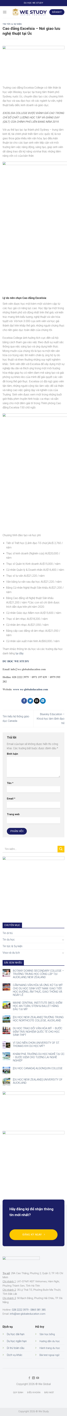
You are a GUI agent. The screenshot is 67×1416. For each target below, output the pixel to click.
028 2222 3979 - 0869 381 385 (29, 1309)
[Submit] (61, 849)
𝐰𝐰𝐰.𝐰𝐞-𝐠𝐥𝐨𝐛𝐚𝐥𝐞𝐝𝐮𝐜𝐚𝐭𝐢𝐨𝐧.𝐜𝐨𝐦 (30, 689)
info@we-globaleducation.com (27, 1313)
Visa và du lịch (11, 952)
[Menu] (5, 12)
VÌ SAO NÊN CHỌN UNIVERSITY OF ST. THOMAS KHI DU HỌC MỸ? (36, 1044)
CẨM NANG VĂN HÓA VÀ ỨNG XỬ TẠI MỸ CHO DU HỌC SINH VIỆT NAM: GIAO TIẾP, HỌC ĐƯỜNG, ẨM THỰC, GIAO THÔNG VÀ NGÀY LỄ (38, 990)
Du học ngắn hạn (17, 1341)
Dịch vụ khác (14, 1355)
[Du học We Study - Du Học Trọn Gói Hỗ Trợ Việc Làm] (29, 12)
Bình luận (12, 753)
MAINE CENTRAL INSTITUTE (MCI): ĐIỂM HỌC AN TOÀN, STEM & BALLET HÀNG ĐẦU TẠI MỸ (37, 1006)
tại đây (19, 653)
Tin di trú (8, 933)
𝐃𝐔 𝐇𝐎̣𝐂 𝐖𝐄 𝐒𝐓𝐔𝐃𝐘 (16, 661)
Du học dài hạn (15, 1334)
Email (11, 798)
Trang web (13, 814)
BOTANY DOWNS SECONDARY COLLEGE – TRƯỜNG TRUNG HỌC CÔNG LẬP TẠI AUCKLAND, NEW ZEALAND (38, 974)
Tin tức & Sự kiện (12, 24)
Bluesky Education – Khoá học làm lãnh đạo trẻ (50, 719)
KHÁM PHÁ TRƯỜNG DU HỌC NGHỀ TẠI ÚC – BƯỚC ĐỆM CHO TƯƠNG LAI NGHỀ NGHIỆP (38, 1057)
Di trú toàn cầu (15, 1348)
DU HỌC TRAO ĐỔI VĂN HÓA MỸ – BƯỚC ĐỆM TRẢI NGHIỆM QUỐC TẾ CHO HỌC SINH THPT (37, 1032)
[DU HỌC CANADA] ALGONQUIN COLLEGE (38, 1068)
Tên (10, 783)
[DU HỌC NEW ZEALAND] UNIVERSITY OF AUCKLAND (38, 1081)
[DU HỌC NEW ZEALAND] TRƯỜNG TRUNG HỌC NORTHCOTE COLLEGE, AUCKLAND (38, 1019)
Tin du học (9, 939)
